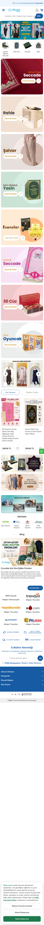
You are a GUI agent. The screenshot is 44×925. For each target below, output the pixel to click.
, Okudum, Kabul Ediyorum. (23, 663)
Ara (39, 16)
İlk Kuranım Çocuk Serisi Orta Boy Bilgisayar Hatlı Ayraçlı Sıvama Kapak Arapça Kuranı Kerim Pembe (10, 435)
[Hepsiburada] (11, 610)
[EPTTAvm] (33, 622)
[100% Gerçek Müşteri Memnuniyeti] (11, 597)
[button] (5, 374)
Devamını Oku (34, 588)
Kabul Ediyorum (22, 919)
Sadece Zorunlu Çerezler (22, 906)
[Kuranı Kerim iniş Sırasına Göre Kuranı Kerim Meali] (33, 412)
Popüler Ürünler (32, 392)
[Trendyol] (33, 597)
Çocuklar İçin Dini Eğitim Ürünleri (16, 568)
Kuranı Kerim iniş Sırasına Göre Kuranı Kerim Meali (33, 431)
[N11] (33, 610)
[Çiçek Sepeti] (11, 622)
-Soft (9, 700)
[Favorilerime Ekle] (17, 448)
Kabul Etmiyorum (22, 912)
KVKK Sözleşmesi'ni (12, 663)
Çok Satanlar (10, 392)
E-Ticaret (15, 700)
